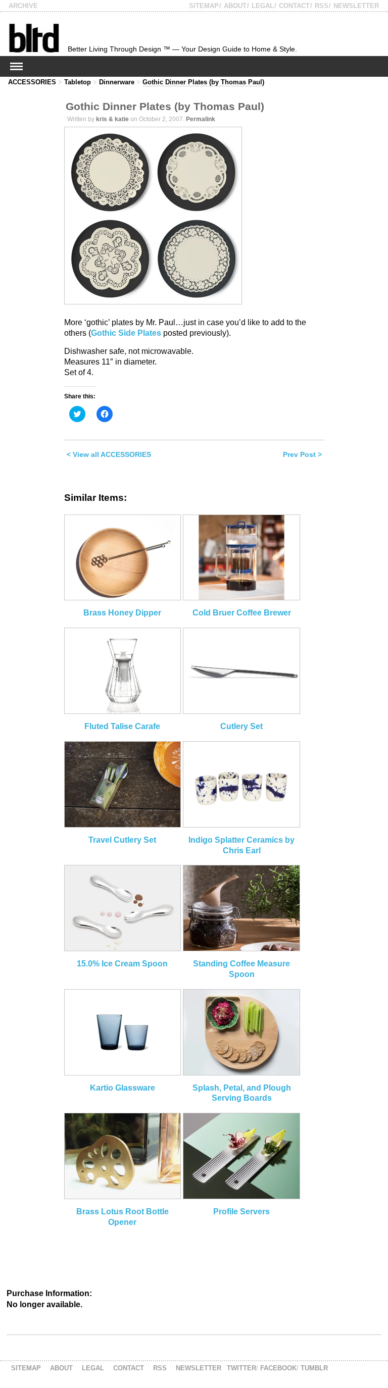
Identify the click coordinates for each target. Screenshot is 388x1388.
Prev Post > (302, 454)
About (235, 6)
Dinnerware (116, 82)
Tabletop (77, 82)
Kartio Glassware (122, 1088)
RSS (321, 6)
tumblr (314, 1368)
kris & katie (112, 119)
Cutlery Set (241, 726)
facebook (278, 1368)
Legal (263, 6)
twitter (241, 1368)
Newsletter (356, 6)
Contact (294, 6)
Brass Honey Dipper (122, 612)
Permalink (200, 119)
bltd (33, 38)
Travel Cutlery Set (122, 840)
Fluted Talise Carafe (122, 726)
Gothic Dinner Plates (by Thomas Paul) (203, 82)
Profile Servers (241, 1211)
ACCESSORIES (32, 82)
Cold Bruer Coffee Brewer (241, 612)
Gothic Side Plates (126, 333)
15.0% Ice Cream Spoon (122, 963)
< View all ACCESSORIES (109, 454)
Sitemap (204, 6)
